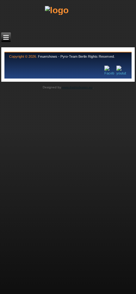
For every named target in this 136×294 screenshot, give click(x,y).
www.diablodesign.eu (77, 87)
